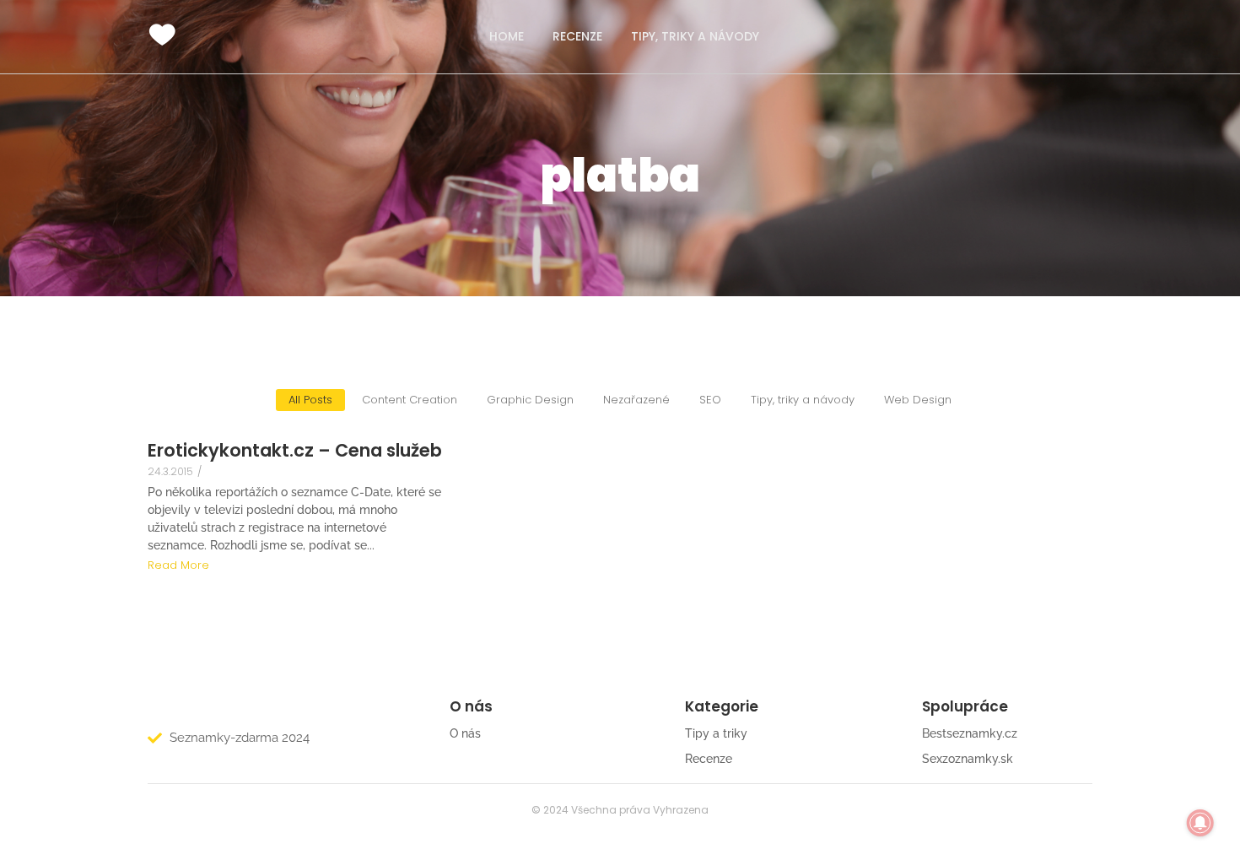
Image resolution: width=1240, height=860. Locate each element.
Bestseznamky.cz (969, 733)
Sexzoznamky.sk (967, 758)
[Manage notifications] (1200, 822)
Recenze (577, 36)
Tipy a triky (716, 733)
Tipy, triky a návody (695, 36)
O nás (465, 733)
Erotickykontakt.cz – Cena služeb (295, 450)
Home (506, 36)
